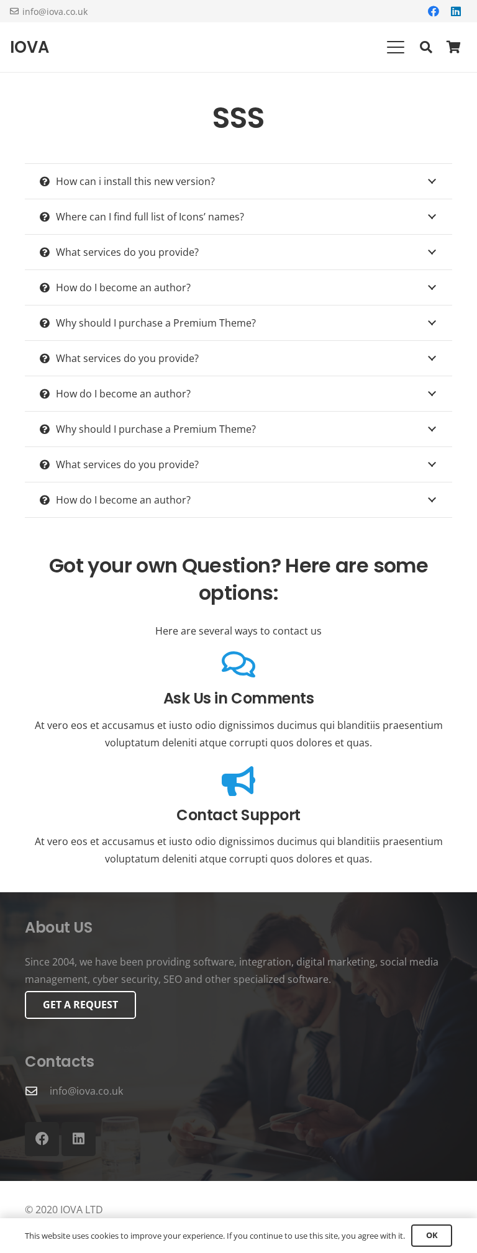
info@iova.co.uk (86, 1091)
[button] (395, 47)
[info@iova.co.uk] (37, 1091)
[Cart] (453, 47)
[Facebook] (433, 11)
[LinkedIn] (456, 11)
